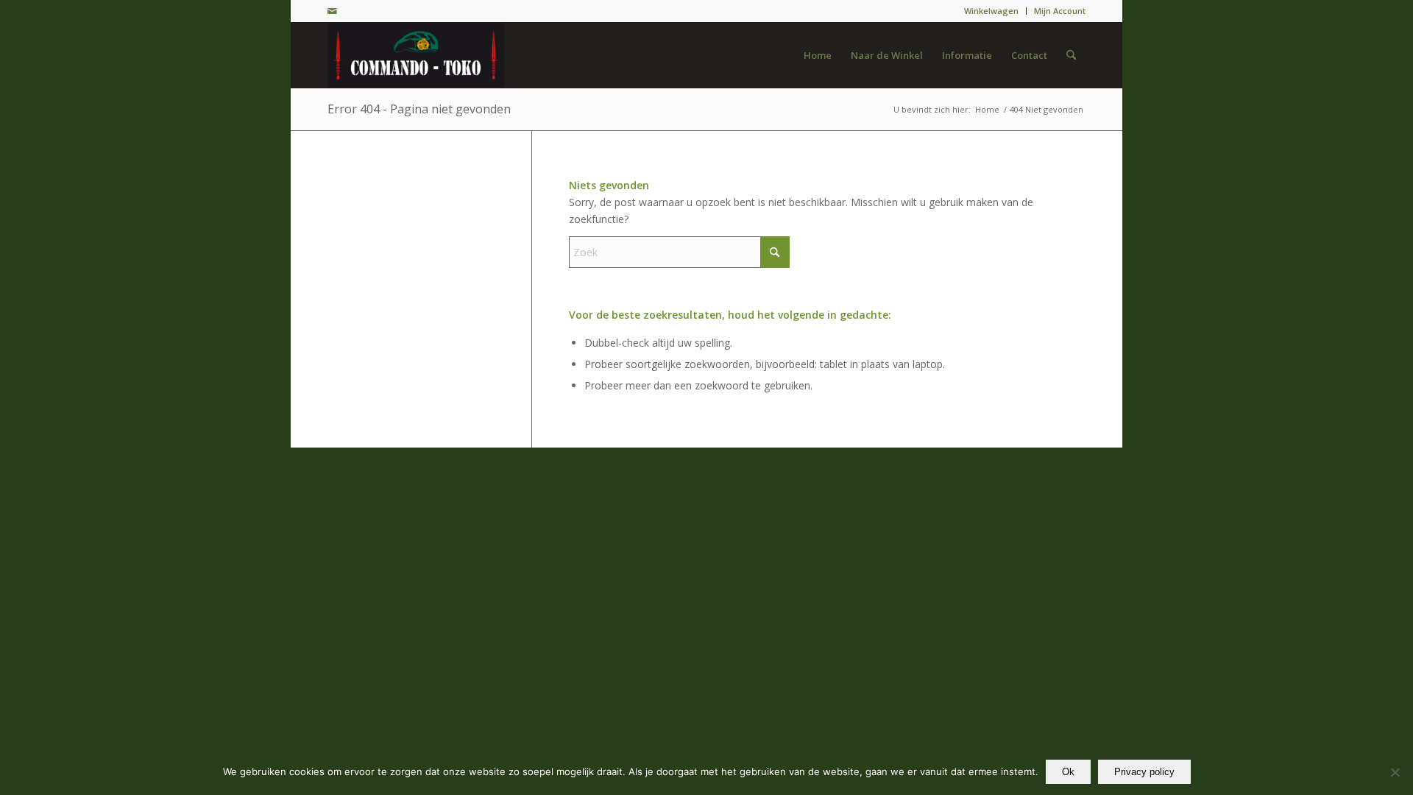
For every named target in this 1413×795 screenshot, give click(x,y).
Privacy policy (1144, 771)
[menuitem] (992, 11)
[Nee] (1394, 772)
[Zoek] (1071, 55)
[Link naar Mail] (332, 11)
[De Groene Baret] (415, 55)
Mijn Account (1060, 10)
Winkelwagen (991, 10)
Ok (1068, 771)
